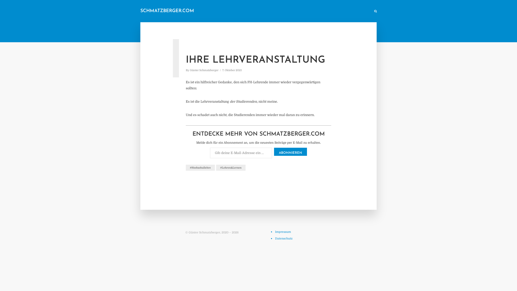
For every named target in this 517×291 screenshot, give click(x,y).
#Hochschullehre (200, 167)
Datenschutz (284, 238)
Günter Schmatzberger (204, 70)
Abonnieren (290, 153)
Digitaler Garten (313, 11)
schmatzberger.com (167, 11)
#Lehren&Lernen (231, 167)
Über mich (336, 11)
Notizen (292, 11)
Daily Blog (274, 11)
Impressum (283, 231)
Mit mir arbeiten (358, 11)
